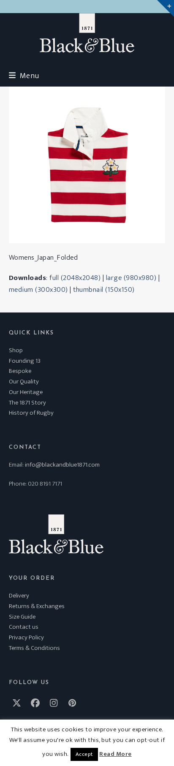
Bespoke (20, 371)
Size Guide (22, 616)
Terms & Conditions (34, 648)
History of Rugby (31, 412)
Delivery (19, 595)
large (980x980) (131, 278)
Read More (115, 754)
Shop (16, 350)
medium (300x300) (38, 290)
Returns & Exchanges (37, 606)
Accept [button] (84, 754)
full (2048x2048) (75, 278)
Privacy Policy (26, 637)
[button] (24, 75)
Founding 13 (25, 361)
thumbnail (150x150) (104, 290)
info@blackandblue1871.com (62, 464)
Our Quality (24, 381)
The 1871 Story (27, 402)
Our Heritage (26, 392)
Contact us (23, 627)
